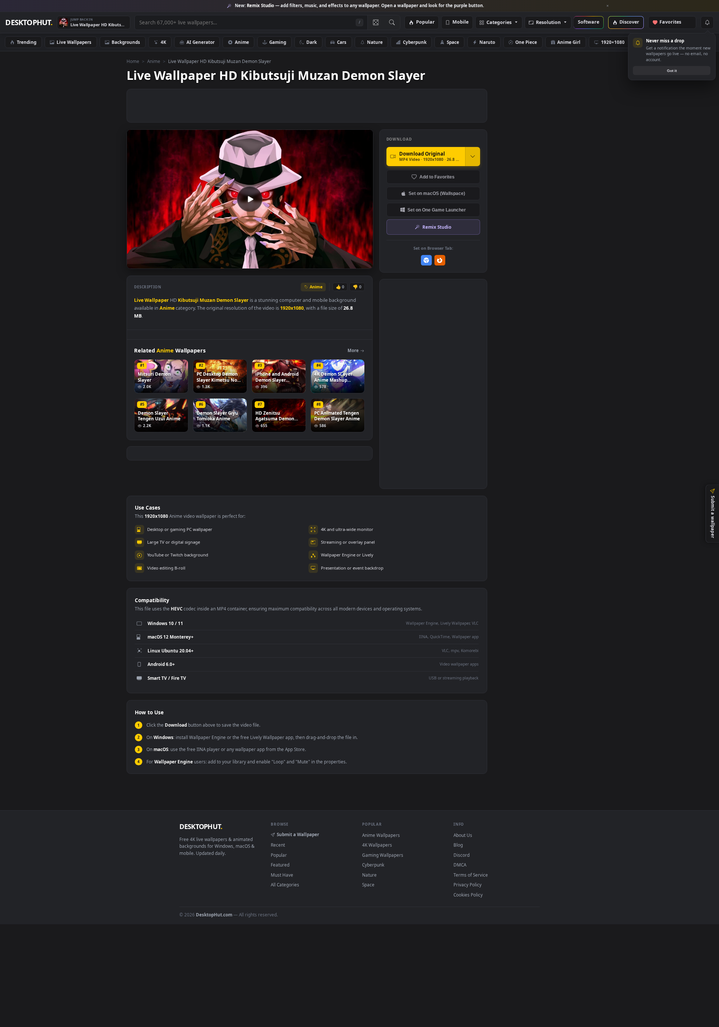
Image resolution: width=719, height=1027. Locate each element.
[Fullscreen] (363, 262)
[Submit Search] (392, 22)
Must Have (282, 875)
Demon (224, 300)
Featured (280, 865)
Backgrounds (126, 42)
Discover (629, 22)
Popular (425, 22)
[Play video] (250, 199)
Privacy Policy (467, 885)
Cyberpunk (415, 42)
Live (138, 300)
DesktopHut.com (214, 915)
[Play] (136, 262)
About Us (462, 835)
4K (163, 42)
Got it (672, 71)
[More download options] (472, 156)
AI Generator (200, 42)
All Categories (285, 885)
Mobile (460, 22)
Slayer (241, 300)
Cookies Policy (468, 895)
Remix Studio (436, 227)
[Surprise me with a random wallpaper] (375, 22)
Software (588, 22)
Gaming (277, 42)
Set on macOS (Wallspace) (437, 193)
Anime (242, 42)
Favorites (673, 22)
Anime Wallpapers (381, 835)
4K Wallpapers (377, 845)
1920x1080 (292, 308)
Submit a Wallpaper (298, 834)
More (353, 350)
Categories (499, 22)
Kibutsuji (188, 300)
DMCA (459, 865)
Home (133, 61)
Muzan (207, 300)
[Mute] (322, 262)
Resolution (548, 22)
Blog (458, 845)
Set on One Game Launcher (436, 209)
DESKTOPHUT (200, 826)
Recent (278, 845)
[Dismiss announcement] (608, 6)
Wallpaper (157, 300)
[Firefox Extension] (439, 260)
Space (453, 42)
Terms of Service (470, 875)
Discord (461, 855)
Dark (311, 42)
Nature (375, 42)
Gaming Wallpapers (382, 855)
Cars (341, 42)
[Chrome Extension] (426, 260)
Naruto (487, 42)
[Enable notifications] (707, 22)
